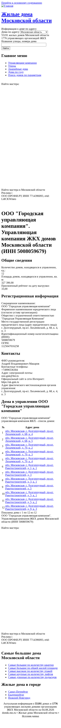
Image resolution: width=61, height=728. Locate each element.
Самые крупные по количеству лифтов (30, 674)
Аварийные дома (18, 69)
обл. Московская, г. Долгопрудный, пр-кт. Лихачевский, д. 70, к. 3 (29, 453)
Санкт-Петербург (18, 691)
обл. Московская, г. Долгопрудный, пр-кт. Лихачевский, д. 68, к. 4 (29, 433)
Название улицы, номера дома (18, 41)
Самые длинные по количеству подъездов (32, 677)
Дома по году (16, 72)
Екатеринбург (16, 694)
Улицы (12, 65)
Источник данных (30, 716)
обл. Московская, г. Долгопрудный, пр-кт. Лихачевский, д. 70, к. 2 (29, 446)
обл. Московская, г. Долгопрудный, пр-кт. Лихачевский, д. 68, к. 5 (29, 439)
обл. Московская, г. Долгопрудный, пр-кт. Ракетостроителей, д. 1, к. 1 (29, 467)
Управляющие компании (22, 62)
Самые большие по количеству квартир (31, 665)
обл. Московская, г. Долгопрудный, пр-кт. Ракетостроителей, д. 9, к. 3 (29, 507)
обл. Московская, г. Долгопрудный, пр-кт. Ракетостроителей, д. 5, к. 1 (29, 494)
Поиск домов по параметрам (24, 75)
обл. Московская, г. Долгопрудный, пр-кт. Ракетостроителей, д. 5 (29, 487)
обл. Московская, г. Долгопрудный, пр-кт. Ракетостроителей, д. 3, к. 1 (29, 480)
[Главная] (7, 5)
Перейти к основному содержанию (21, 2)
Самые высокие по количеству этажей (30, 671)
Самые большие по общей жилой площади (33, 668)
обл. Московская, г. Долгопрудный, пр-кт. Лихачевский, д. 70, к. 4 (29, 460)
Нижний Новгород (19, 697)
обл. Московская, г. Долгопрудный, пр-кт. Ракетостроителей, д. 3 (29, 473)
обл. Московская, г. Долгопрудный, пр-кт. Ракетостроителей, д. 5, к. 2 (29, 501)
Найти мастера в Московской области (23, 189)
